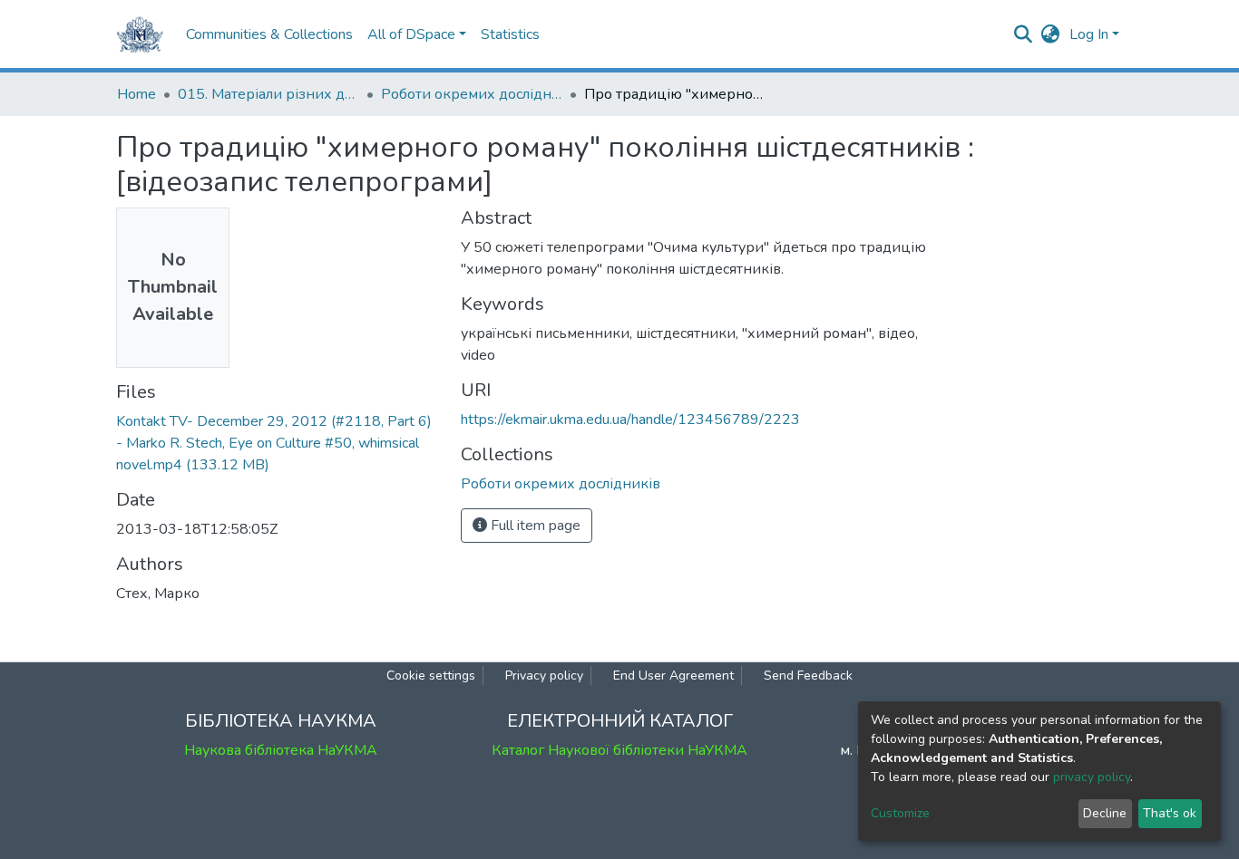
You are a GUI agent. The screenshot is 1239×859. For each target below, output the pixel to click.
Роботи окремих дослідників (471, 94)
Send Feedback (808, 675)
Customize (900, 813)
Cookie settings (430, 675)
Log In (1088, 34)
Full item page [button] (533, 526)
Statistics (510, 34)
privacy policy (1091, 777)
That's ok (1169, 813)
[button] (1051, 34)
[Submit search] (1023, 34)
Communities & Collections (269, 34)
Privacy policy (544, 675)
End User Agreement (673, 675)
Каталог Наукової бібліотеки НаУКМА (619, 750)
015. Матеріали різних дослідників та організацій (268, 94)
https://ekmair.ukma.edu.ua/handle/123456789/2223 (630, 420)
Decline (1105, 813)
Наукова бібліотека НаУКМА (280, 750)
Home (136, 94)
